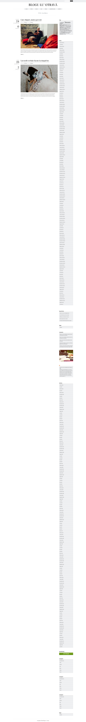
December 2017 (62, 171)
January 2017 (61, 192)
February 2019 (61, 145)
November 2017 (62, 173)
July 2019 (61, 136)
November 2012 (62, 285)
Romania (63, 32)
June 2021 (61, 93)
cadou (66, 25)
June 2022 (61, 72)
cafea (68, 25)
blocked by (66, 654)
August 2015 (61, 566)
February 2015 (61, 235)
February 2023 (61, 59)
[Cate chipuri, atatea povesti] (39, 48)
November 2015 (62, 218)
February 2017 (61, 190)
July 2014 (61, 248)
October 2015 (61, 220)
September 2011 (62, 300)
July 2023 (61, 53)
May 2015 (61, 229)
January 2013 (61, 281)
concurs (69, 26)
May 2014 (61, 594)
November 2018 (62, 151)
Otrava (25, 22)
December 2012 (62, 283)
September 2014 (62, 244)
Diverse (31, 22)
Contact (61, 327)
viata (65, 34)
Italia (63, 28)
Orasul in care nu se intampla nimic (64, 313)
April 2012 (61, 293)
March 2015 (61, 233)
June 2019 (61, 480)
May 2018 (61, 162)
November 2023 (62, 394)
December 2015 (62, 216)
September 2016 (62, 199)
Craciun (61, 26)
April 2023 (61, 55)
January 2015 (61, 579)
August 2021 (61, 91)
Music (60, 668)
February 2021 (61, 100)
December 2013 (62, 261)
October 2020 (61, 108)
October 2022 (61, 65)
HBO (60, 27)
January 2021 (61, 102)
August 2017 (61, 179)
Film (60, 666)
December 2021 (62, 83)
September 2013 (62, 609)
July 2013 (61, 270)
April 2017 (61, 186)
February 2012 (61, 637)
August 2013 (61, 268)
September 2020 (62, 452)
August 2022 (61, 68)
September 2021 (62, 89)
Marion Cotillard (66, 30)
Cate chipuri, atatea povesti (31, 20)
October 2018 (61, 495)
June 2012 (61, 291)
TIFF (66, 33)
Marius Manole (70, 30)
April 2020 (61, 119)
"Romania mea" (65, 23)
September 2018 (62, 154)
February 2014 (61, 257)
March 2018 (61, 508)
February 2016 (61, 212)
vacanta (61, 34)
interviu (61, 28)
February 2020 (61, 123)
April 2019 (61, 141)
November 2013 (62, 263)
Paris (69, 31)
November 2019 (62, 128)
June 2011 (61, 304)
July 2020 (61, 113)
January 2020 (61, 467)
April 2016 (61, 551)
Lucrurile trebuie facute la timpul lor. (35, 61)
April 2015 (61, 231)
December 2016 (62, 194)
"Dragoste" (62, 22)
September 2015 (62, 222)
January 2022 (61, 424)
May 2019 (61, 139)
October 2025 (61, 42)
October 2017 (61, 175)
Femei (67, 26)
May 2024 (61, 48)
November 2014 (62, 240)
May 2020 (61, 117)
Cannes (70, 25)
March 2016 (61, 210)
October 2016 (61, 197)
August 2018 (61, 156)
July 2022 (61, 70)
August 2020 (61, 111)
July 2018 (61, 158)
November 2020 (62, 106)
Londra (66, 29)
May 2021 (61, 437)
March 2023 (61, 57)
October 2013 (61, 265)
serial (68, 32)
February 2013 (61, 622)
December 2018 (62, 149)
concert (67, 26)
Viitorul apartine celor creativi (64, 318)
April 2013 (61, 276)
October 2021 (61, 87)
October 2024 (61, 46)
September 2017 (62, 177)
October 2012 (61, 287)
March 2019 (61, 143)
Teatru (60, 670)
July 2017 (61, 523)
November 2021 (62, 85)
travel (68, 33)
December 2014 (62, 581)
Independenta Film (67, 27)
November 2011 (62, 298)
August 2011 (61, 302)
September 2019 (62, 132)
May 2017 (61, 184)
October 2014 (61, 242)
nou (60, 365)
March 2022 (61, 78)
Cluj (65, 26)
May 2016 (61, 207)
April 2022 (61, 76)
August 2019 (61, 134)
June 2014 (61, 250)
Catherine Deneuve (62, 26)
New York (67, 31)
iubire (66, 28)
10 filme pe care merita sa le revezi (64, 316)
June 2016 (61, 205)
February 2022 (61, 422)
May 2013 (61, 274)
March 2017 (61, 188)
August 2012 (61, 289)
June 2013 (61, 272)
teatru (64, 33)
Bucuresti (62, 25)
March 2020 (61, 121)
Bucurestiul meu (62, 660)
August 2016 (61, 201)
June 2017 (61, 182)
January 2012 (61, 296)
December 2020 (62, 104)
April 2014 (61, 253)
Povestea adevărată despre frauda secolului (65, 320)
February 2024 (61, 50)
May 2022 (61, 74)
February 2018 (61, 510)
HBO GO (63, 27)
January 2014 (61, 259)
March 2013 (61, 278)
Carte (60, 662)
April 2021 (61, 96)
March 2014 (61, 255)
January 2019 (61, 147)
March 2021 (61, 98)
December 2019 (62, 126)
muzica (65, 31)
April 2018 (61, 164)
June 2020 (61, 115)
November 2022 (62, 63)
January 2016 (61, 214)
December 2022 (62, 61)
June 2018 (61, 160)
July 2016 (61, 203)
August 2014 (61, 246)
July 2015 (61, 225)
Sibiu (70, 32)
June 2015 (61, 227)
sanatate (67, 32)
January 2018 (61, 169)
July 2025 (61, 44)
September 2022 (62, 409)
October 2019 (61, 130)
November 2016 (62, 538)
